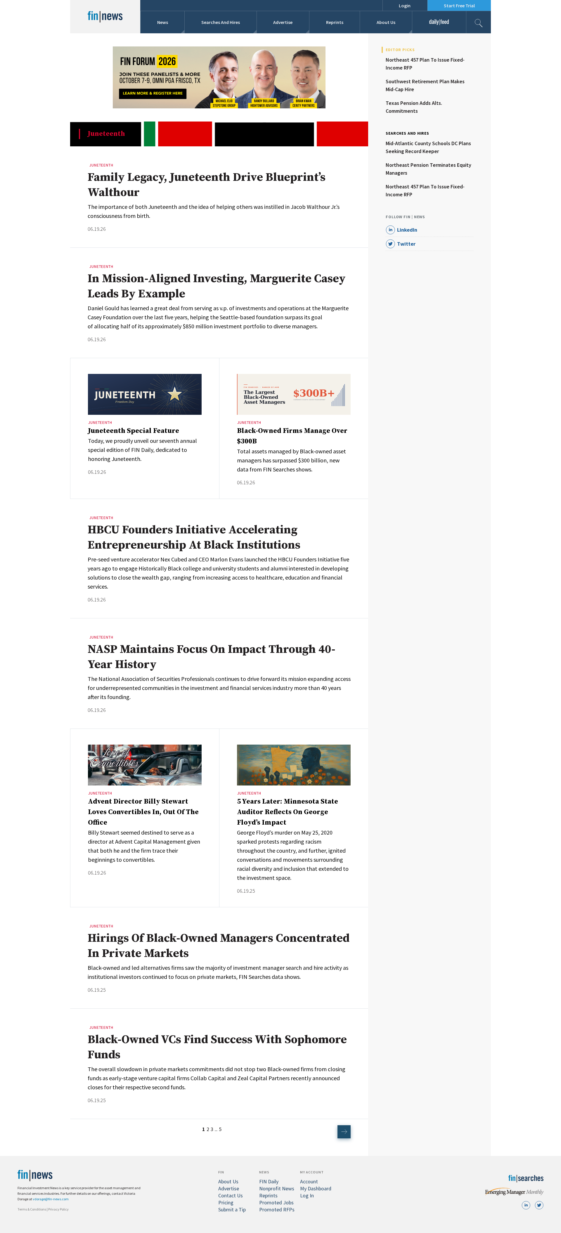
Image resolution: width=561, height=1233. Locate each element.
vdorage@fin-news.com (51, 1199)
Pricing (225, 1202)
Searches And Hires (220, 22)
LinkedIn (407, 229)
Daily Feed (439, 22)
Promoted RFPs (277, 1209)
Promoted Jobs (276, 1202)
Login (405, 5)
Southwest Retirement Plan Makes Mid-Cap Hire (425, 85)
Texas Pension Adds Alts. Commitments (414, 107)
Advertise (282, 22)
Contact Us (230, 1195)
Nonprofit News (276, 1188)
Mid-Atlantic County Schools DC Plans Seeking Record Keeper (428, 147)
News (162, 22)
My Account (312, 1172)
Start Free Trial (459, 5)
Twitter (406, 243)
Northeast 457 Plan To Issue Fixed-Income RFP (425, 63)
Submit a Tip (232, 1209)
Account (309, 1181)
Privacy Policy (58, 1209)
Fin (221, 1172)
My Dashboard (315, 1188)
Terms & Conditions (32, 1209)
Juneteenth (101, 165)
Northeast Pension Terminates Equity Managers (428, 169)
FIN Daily (268, 1181)
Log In (307, 1195)
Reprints (334, 22)
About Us (386, 22)
